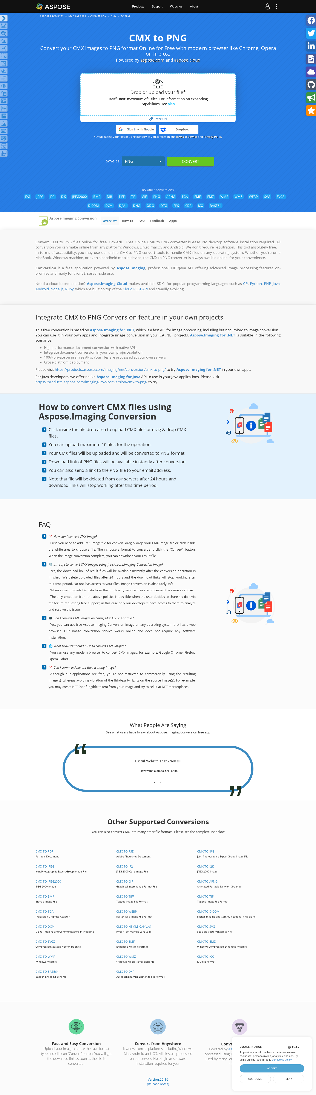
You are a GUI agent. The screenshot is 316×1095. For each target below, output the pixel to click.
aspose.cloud (187, 60)
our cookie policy (281, 1059)
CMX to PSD (125, 851)
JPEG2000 (79, 196)
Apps (173, 221)
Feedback (157, 221)
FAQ (141, 221)
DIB (109, 196)
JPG (27, 196)
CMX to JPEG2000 (48, 881)
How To (127, 221)
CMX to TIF (205, 896)
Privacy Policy (213, 137)
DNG (136, 205)
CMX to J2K (205, 866)
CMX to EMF (125, 941)
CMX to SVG (206, 926)
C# (245, 283)
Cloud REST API (135, 288)
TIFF (122, 196)
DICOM (93, 205)
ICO (200, 205)
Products (138, 6)
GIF (144, 196)
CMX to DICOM (208, 911)
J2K (63, 196)
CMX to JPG (205, 851)
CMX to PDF (44, 851)
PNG (129, 161)
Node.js (57, 288)
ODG (150, 205)
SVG (267, 196)
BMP (96, 196)
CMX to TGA (44, 911)
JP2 (52, 196)
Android (42, 288)
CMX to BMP (44, 896)
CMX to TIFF (125, 896)
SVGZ (281, 196)
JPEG (40, 196)
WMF (224, 196)
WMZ (238, 196)
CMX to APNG (207, 881)
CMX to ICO (206, 956)
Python (256, 283)
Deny (288, 1079)
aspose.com (152, 60)
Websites (176, 6)
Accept (272, 1068)
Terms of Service (186, 137)
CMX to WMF (45, 956)
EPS (176, 205)
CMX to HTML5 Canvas (133, 926)
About (194, 6)
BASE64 (215, 205)
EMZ (210, 196)
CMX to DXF (125, 971)
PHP (267, 283)
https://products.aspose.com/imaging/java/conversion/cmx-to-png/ (91, 381)
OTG (163, 205)
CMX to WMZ (126, 956)
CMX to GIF (124, 881)
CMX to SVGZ (45, 941)
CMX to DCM (45, 926)
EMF (197, 196)
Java (276, 283)
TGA (185, 196)
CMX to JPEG (44, 866)
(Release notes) (158, 1084)
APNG (170, 196)
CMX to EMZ (206, 941)
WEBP (253, 196)
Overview (110, 221)
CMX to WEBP (126, 911)
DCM (109, 205)
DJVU (123, 205)
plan (171, 103)
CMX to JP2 (124, 866)
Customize (255, 1079)
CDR (188, 205)
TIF (133, 196)
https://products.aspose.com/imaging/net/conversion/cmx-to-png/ (110, 369)
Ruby (69, 288)
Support (157, 6)
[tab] (154, 780)
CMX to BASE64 (46, 971)
